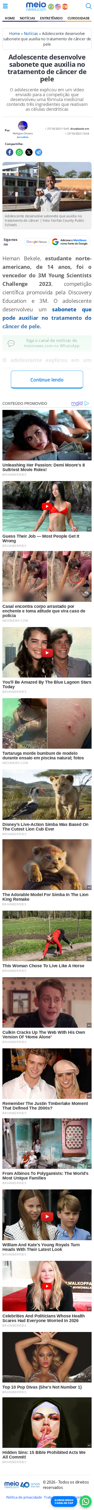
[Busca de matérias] (89, 7)
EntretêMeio (51, 18)
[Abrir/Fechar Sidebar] (5, 6)
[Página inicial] (36, 6)
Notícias (27, 18)
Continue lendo (47, 379)
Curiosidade (78, 18)
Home (10, 18)
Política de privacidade (24, 1497)
